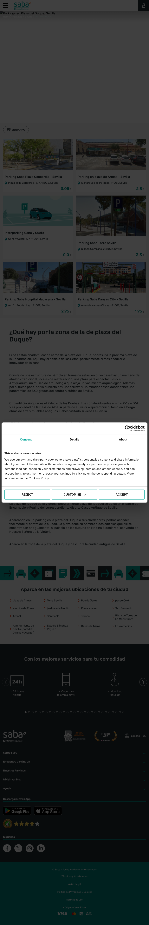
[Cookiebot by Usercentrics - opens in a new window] (128, 428)
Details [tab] (74, 439)
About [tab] (123, 439)
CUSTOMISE (72, 494)
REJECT (27, 494)
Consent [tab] (26, 439)
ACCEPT (122, 494)
